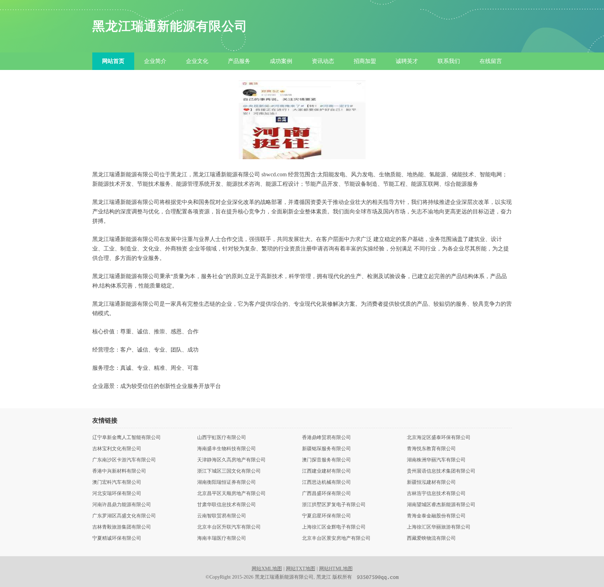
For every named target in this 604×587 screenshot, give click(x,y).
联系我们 (449, 61)
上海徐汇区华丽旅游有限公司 (438, 527)
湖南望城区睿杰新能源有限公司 (441, 504)
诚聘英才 (407, 61)
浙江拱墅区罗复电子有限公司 (334, 504)
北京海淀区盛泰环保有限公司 (438, 437)
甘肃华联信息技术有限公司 (226, 504)
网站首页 (113, 61)
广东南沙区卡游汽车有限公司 (124, 460)
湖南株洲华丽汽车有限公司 (436, 460)
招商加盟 (365, 61)
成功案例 (281, 61)
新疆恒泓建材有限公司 (431, 482)
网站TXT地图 (300, 568)
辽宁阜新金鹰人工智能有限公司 (126, 437)
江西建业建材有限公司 (326, 471)
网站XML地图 (267, 568)
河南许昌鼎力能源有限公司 (121, 504)
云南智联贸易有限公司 (221, 516)
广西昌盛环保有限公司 (326, 493)
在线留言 (491, 61)
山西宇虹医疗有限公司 (221, 437)
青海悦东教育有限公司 (431, 448)
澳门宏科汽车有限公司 (116, 482)
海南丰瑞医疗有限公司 (221, 538)
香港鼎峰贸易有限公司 (326, 437)
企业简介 (155, 61)
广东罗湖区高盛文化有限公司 (124, 516)
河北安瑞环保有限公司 (116, 493)
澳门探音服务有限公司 (326, 460)
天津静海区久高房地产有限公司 (231, 460)
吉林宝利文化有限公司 (116, 448)
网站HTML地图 (336, 568)
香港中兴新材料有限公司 (119, 471)
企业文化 (197, 61)
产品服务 (239, 61)
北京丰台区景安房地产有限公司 (336, 538)
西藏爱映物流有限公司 (431, 538)
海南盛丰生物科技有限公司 (226, 448)
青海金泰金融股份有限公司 (436, 516)
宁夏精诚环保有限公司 (116, 538)
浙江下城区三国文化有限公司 (229, 471)
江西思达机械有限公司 (326, 482)
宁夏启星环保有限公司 (326, 516)
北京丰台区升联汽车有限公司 (229, 527)
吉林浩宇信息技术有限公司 (436, 493)
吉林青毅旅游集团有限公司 (121, 527)
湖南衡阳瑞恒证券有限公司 (226, 482)
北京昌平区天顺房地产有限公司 (231, 493)
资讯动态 (323, 61)
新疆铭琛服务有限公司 (326, 448)
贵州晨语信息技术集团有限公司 (441, 471)
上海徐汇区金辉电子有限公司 (334, 527)
